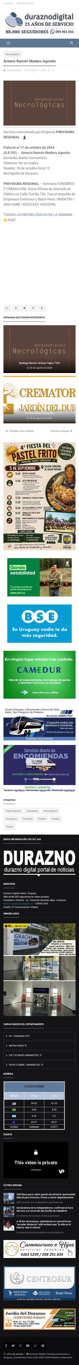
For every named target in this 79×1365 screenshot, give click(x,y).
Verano (9, 826)
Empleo (55, 819)
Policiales (28, 819)
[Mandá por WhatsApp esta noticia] (7, 308)
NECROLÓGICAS (25, 3)
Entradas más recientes (21, 431)
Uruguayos (11, 819)
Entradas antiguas (60, 431)
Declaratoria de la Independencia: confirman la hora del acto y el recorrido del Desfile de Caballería (44, 1209)
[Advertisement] (39, 261)
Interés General (13, 811)
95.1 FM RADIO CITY (19, 1036)
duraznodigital (14, 70)
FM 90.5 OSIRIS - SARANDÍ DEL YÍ (25, 1065)
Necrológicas (12, 54)
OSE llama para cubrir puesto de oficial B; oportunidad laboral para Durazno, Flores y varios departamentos (45, 1196)
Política (42, 819)
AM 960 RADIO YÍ (17, 1045)
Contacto (8, 3)
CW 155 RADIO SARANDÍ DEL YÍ (24, 1055)
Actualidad (32, 811)
